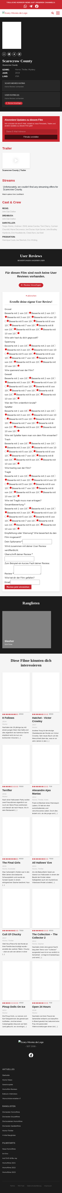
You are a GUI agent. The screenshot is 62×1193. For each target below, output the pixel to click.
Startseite (6, 1075)
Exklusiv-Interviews (9, 1094)
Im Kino (5, 1153)
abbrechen (31, 296)
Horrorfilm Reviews (9, 1089)
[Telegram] (31, 6)
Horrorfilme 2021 (9, 1163)
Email (7, 582)
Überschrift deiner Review (19, 554)
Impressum (48, 1186)
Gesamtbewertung (15, 504)
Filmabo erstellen (31, 136)
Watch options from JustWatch (13, 194)
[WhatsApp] (25, 6)
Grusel (8, 309)
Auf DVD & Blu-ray (9, 1158)
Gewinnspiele (7, 1084)
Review (9, 573)
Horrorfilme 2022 (9, 1167)
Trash (7, 439)
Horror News (7, 1080)
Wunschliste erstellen (10, 1098)
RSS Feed (21, 1186)
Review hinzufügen (14, 103)
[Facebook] (36, 6)
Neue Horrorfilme (9, 1149)
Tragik (8, 472)
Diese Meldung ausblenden (31, 1136)
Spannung (10, 341)
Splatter (9, 407)
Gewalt (8, 374)
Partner (12, 1186)
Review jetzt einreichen (18, 587)
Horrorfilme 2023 (9, 1172)
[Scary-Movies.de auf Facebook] (31, 1056)
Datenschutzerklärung (34, 1186)
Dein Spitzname (13, 541)
